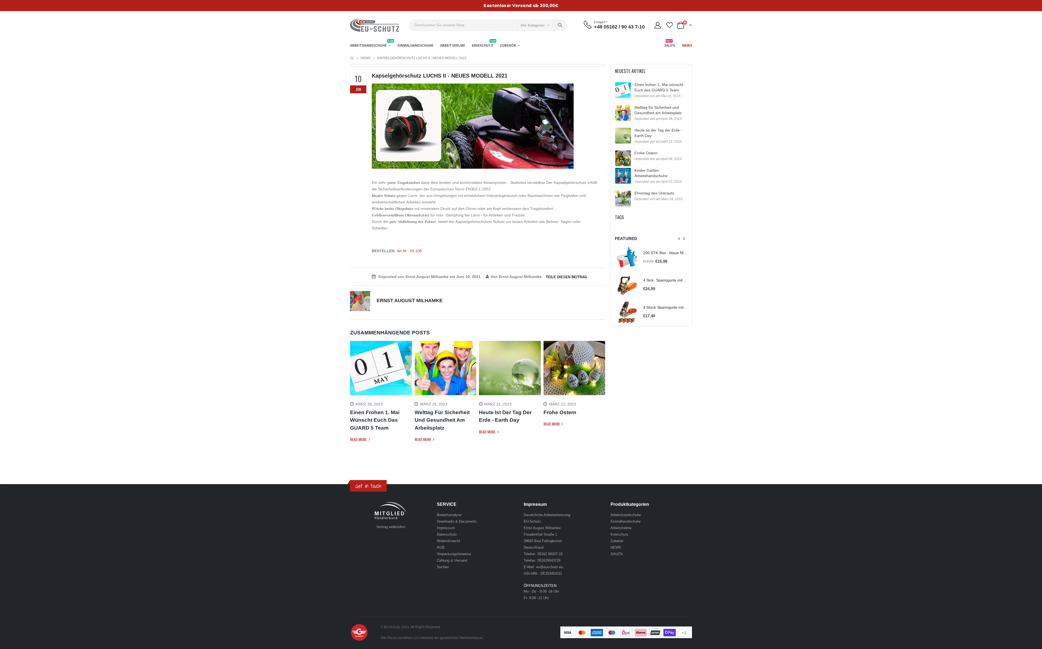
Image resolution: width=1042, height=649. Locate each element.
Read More (358, 439)
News (365, 58)
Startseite (352, 57)
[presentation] (354, 399)
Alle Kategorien (532, 25)
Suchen (560, 25)
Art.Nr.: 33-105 (409, 251)
